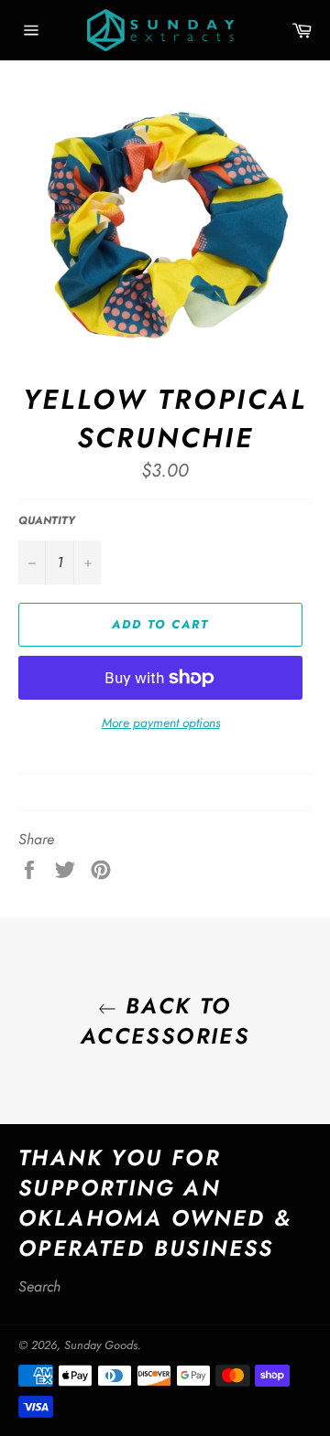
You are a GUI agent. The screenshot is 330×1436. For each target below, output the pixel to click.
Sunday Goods (101, 1345)
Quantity (46, 521)
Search (39, 1286)
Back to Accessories (165, 1021)
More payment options (161, 723)
